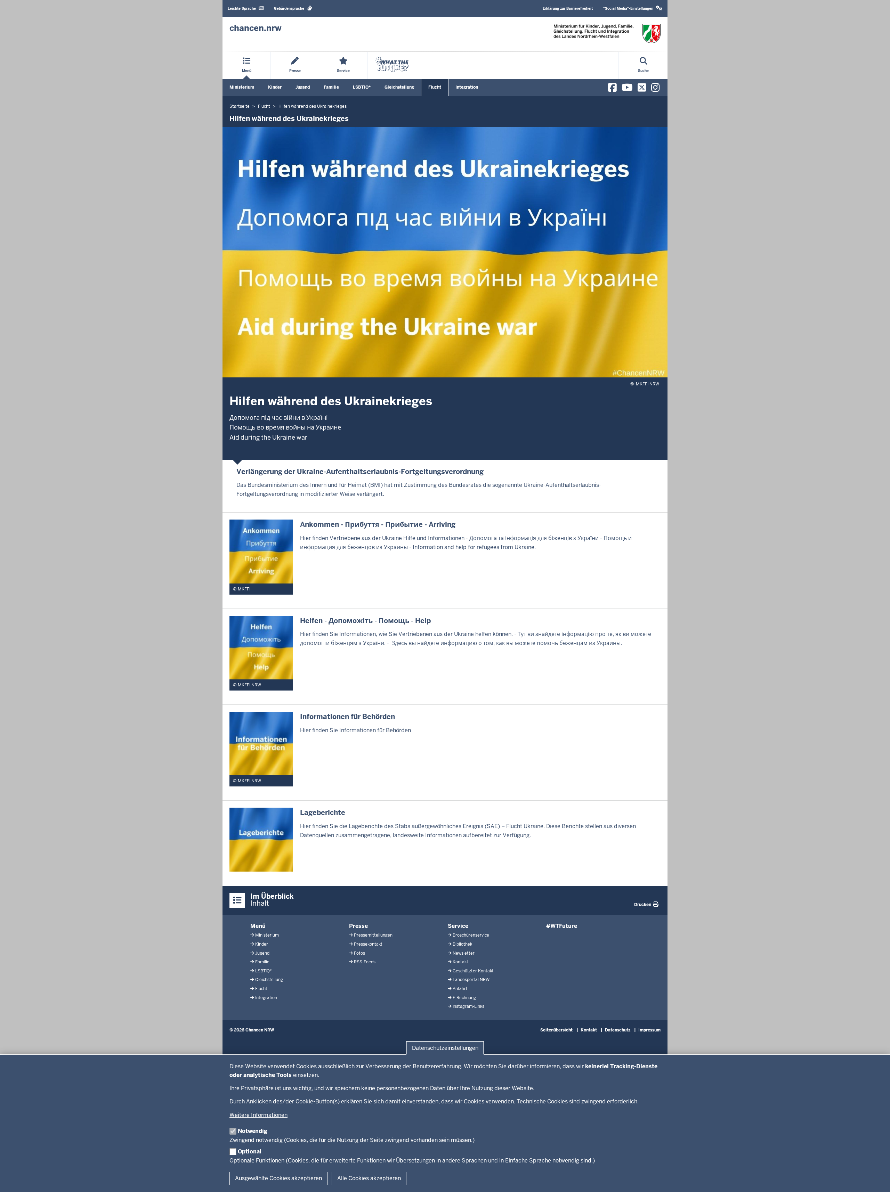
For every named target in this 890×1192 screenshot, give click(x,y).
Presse (358, 926)
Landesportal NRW (471, 979)
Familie (331, 87)
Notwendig (252, 1131)
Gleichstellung (399, 87)
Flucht (434, 87)
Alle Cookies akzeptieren (369, 1178)
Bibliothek (462, 944)
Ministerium (241, 87)
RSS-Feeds (364, 962)
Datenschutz (617, 1030)
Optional (249, 1151)
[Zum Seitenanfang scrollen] (876, 1179)
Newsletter (464, 953)
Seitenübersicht (556, 1030)
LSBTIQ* (362, 87)
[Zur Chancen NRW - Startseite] (607, 33)
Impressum (649, 1030)
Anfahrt (460, 988)
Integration (466, 87)
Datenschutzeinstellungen (445, 1048)
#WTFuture (561, 926)
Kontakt (460, 962)
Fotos (359, 953)
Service (458, 926)
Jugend (303, 87)
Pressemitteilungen (373, 935)
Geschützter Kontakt (473, 971)
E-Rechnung (464, 998)
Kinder (275, 87)
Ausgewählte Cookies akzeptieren (278, 1178)
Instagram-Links (468, 1006)
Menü (258, 926)
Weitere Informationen (258, 1115)
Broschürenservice (471, 935)
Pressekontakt (368, 944)
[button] (633, 8)
